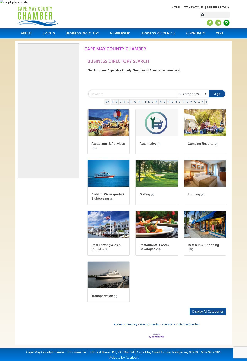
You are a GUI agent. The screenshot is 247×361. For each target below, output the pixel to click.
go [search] (218, 94)
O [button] (164, 101)
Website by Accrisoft (124, 357)
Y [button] (202, 101)
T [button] (183, 101)
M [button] (156, 101)
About (26, 33)
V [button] (191, 101)
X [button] (199, 101)
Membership (120, 33)
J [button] (145, 101)
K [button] (149, 101)
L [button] (152, 101)
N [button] (160, 101)
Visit (220, 33)
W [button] (195, 101)
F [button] (131, 101)
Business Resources (158, 33)
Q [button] (172, 101)
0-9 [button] (107, 101)
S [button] (179, 101)
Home (175, 7)
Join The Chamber (189, 324)
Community (195, 33)
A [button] (112, 101)
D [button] (124, 101)
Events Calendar (150, 324)
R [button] (176, 101)
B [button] (116, 101)
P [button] (168, 101)
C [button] (120, 101)
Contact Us (194, 7)
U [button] (187, 101)
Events (49, 33)
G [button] (135, 101)
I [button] (142, 101)
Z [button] (206, 101)
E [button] (128, 101)
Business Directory (82, 33)
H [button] (139, 101)
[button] (208, 311)
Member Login (218, 7)
